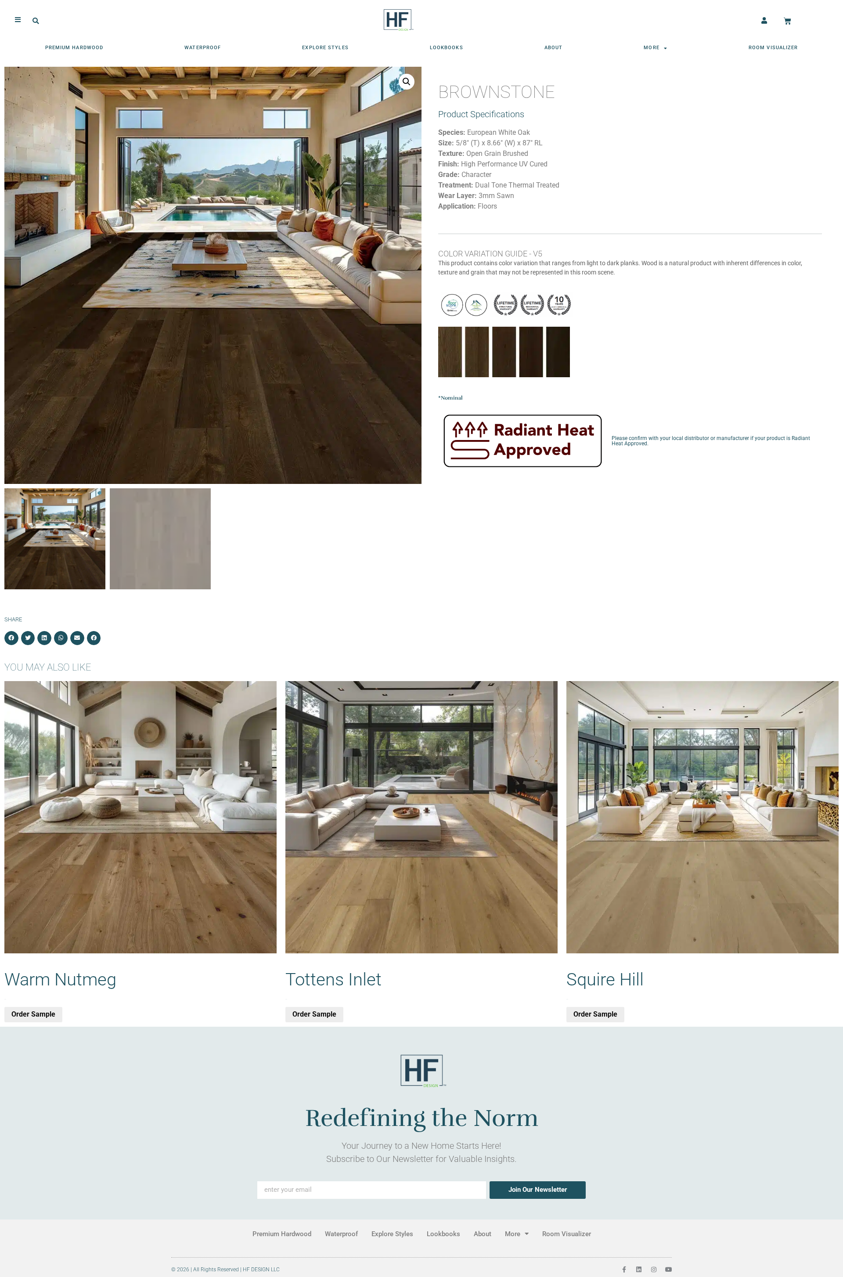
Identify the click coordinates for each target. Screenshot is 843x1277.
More (651, 48)
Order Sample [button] (33, 1014)
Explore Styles (325, 48)
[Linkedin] (639, 1269)
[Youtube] (669, 1269)
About (553, 48)
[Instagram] (654, 1269)
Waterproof (202, 48)
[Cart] (787, 21)
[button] (36, 21)
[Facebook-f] (624, 1269)
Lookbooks (446, 48)
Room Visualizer (773, 48)
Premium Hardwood (74, 48)
